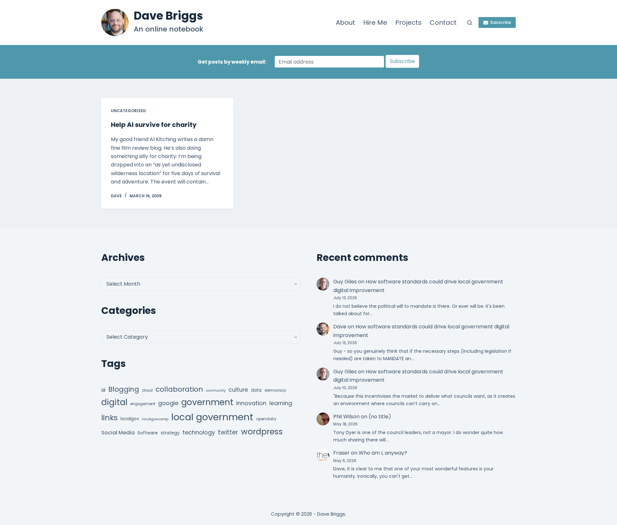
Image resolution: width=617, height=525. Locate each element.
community (216, 390)
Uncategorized (128, 110)
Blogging (123, 389)
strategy (170, 433)
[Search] (469, 22)
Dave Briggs (168, 15)
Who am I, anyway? (383, 453)
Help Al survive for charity (154, 124)
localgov (130, 419)
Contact (443, 22)
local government (212, 416)
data (256, 390)
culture (238, 390)
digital (114, 402)
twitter (228, 432)
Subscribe (500, 22)
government (207, 402)
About (345, 22)
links (109, 417)
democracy (275, 390)
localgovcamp (155, 419)
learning (280, 403)
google (168, 403)
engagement (142, 403)
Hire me (375, 22)
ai (103, 390)
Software (148, 433)
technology (199, 432)
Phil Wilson (346, 416)
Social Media (118, 432)
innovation (251, 403)
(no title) (380, 416)
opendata (266, 419)
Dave (339, 326)
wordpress (262, 431)
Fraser (341, 453)
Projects (408, 22)
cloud (147, 390)
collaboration (179, 389)
